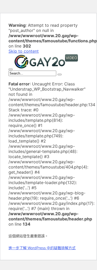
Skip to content (24, 51)
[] (60, 74)
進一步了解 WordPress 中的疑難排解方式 (42, 248)
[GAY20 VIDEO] (46, 67)
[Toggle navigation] (11, 69)
